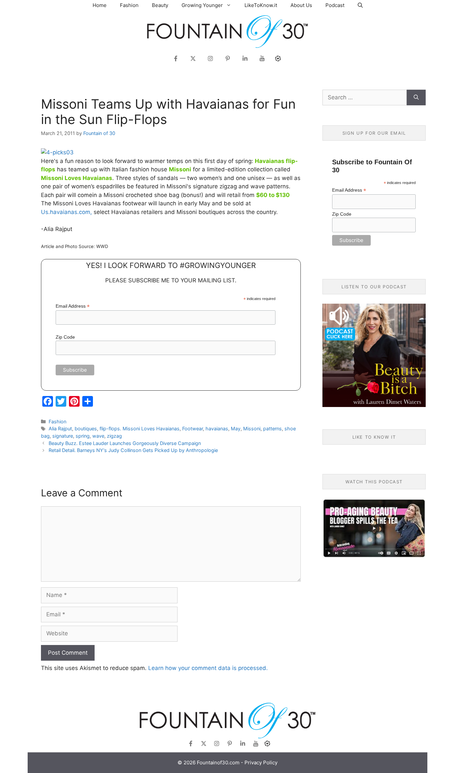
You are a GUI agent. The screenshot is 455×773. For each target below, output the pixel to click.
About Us (301, 5)
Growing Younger (202, 5)
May (235, 428)
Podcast (334, 5)
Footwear (192, 428)
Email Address (73, 306)
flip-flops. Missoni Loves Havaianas (140, 428)
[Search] (416, 98)
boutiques (86, 428)
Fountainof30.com (218, 762)
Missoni (251, 428)
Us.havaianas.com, (66, 212)
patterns (272, 428)
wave (98, 436)
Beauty (160, 5)
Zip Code (65, 337)
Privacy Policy (260, 762)
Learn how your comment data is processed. (208, 668)
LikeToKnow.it (260, 5)
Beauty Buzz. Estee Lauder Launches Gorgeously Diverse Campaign (125, 443)
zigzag (114, 436)
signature (62, 436)
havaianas (217, 428)
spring (83, 436)
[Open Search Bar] (360, 5)
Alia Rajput (60, 428)
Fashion (129, 5)
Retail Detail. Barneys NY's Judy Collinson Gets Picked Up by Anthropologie (133, 450)
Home (100, 5)
